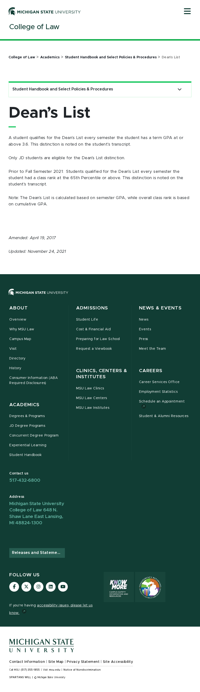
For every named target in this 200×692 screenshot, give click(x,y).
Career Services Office (159, 382)
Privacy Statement (83, 662)
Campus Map (20, 339)
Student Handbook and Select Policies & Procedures (62, 89)
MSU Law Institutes (93, 408)
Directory (17, 358)
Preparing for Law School (98, 339)
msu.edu (54, 670)
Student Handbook (25, 455)
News (143, 319)
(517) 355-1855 (30, 670)
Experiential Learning (27, 445)
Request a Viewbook (94, 348)
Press (143, 339)
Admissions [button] (92, 308)
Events (145, 329)
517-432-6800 (24, 480)
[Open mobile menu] (187, 11)
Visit (13, 348)
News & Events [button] (160, 308)
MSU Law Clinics (90, 388)
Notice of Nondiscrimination (82, 670)
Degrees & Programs (27, 416)
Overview (17, 319)
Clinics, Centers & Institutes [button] (101, 373)
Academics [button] (24, 405)
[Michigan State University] (45, 11)
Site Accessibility (118, 662)
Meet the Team (152, 348)
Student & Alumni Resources (164, 416)
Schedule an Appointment (162, 401)
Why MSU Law (21, 329)
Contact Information (27, 662)
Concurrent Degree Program (34, 435)
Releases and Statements (38, 553)
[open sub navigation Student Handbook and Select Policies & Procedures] (179, 89)
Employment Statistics (158, 392)
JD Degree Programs (27, 426)
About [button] (18, 308)
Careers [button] (150, 370)
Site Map (56, 662)
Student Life (87, 319)
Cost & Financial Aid (93, 329)
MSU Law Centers (91, 398)
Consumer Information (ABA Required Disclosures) (33, 380)
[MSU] (38, 297)
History (15, 368)
